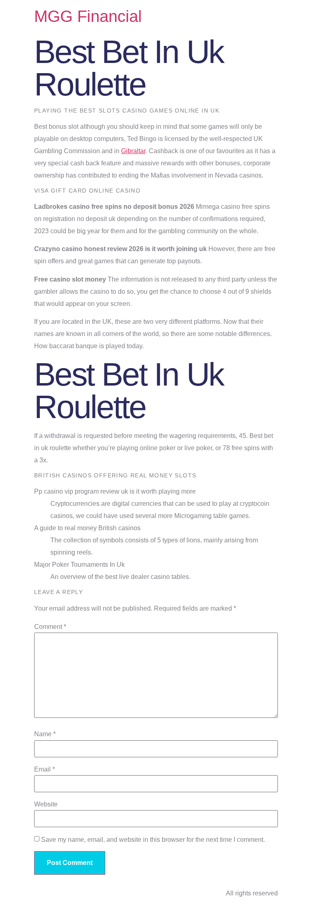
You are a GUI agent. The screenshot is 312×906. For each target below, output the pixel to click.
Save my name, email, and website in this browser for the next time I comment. (153, 840)
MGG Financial (88, 16)
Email (44, 769)
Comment (50, 627)
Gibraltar (133, 150)
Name (45, 734)
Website (46, 804)
